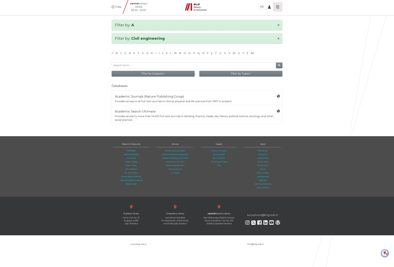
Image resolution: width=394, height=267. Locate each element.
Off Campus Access (219, 162)
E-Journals (131, 158)
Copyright (263, 180)
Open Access (131, 165)
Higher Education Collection (131, 180)
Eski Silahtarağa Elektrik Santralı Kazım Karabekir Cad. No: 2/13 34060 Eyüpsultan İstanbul (218, 218)
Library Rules (262, 158)
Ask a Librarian (219, 158)
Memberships (262, 176)
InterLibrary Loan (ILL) (175, 162)
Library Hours (263, 165)
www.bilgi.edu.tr (139, 244)
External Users (263, 173)
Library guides (219, 154)
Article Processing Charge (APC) (175, 154)
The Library (263, 151)
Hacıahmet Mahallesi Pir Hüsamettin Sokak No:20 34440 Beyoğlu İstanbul (175, 218)
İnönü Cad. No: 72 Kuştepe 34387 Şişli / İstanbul (131, 218)
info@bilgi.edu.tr (255, 244)
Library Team (262, 162)
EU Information (131, 173)
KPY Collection (131, 169)
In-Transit (175, 173)
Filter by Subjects (152, 73)
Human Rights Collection (131, 176)
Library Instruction (219, 151)
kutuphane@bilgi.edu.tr (262, 215)
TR (261, 6)
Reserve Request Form (175, 165)
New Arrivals (131, 184)
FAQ (219, 165)
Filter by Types (240, 73)
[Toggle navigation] (277, 7)
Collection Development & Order (175, 158)
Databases (131, 151)
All (252, 53)
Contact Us (262, 154)
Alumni (263, 169)
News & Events (263, 188)
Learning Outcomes (263, 184)
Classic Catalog (131, 162)
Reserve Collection (131, 154)
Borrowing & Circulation (175, 151)
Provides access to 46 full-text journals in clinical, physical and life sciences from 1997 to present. (173, 99)
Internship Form (175, 169)
